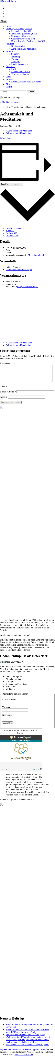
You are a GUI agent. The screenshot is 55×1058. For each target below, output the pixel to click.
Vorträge (15, 59)
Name (3, 386)
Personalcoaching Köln (21, 31)
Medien (9, 87)
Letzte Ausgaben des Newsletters (26, 81)
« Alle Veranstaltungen (10, 102)
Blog (8, 84)
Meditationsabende (19, 64)
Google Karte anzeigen (27, 286)
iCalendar (10, 230)
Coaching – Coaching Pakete (19, 28)
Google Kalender (13, 228)
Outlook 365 (11, 233)
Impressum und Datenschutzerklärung (17, 1049)
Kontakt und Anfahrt (20, 71)
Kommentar (6, 363)
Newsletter (10, 79)
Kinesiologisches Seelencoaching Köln (28, 41)
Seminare (15, 54)
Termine (9, 51)
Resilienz (10, 44)
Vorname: (6, 707)
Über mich (10, 66)
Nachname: (7, 715)
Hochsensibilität (18, 46)
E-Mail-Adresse (8, 391)
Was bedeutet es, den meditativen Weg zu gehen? (27, 1044)
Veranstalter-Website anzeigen (19, 269)
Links (8, 76)
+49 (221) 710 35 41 (24, 1054)
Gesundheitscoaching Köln (23, 39)
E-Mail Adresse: (10, 699)
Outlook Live (12, 235)
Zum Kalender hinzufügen (11, 184)
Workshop (15, 56)
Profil (13, 69)
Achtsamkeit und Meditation (24, 49)
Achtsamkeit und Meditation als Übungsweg (25, 1034)
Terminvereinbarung (20, 74)
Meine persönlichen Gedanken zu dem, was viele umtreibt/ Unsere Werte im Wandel (27, 1030)
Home (8, 26)
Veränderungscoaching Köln (24, 33)
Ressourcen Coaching (21, 36)
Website (3, 397)
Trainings (15, 61)
